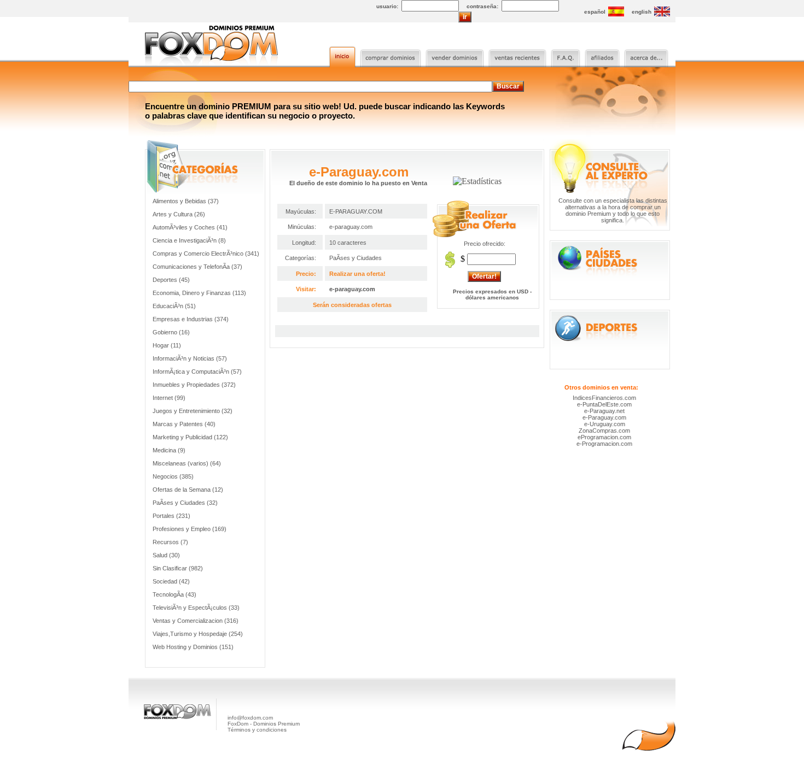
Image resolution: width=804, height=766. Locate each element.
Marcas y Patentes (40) (184, 424)
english (641, 12)
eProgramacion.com (604, 437)
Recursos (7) (170, 542)
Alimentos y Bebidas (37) (186, 201)
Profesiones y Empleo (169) (189, 529)
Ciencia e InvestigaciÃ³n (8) (189, 240)
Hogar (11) (167, 345)
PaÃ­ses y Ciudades (355, 258)
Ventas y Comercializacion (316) (195, 620)
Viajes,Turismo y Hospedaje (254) (198, 634)
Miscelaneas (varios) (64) (187, 463)
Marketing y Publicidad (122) (190, 437)
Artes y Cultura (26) (179, 214)
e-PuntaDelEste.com (604, 404)
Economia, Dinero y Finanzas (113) (199, 293)
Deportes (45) (171, 279)
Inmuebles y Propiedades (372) (194, 384)
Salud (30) (166, 555)
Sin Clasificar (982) (178, 568)
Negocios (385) (173, 476)
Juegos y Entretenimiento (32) (192, 411)
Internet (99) (169, 397)
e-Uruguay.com (604, 424)
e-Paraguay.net (604, 411)
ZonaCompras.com (604, 430)
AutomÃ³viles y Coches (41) (190, 227)
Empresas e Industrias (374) (191, 319)
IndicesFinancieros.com (604, 397)
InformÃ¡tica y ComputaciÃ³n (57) (197, 371)
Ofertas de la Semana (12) (188, 489)
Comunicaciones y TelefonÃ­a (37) (197, 266)
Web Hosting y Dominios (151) (193, 647)
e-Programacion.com (604, 443)
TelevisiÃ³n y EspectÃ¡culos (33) (196, 607)
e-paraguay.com (352, 289)
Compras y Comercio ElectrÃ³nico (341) (206, 253)
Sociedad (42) (171, 581)
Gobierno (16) (171, 332)
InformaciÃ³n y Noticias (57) (190, 358)
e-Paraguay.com (604, 417)
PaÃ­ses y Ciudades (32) (185, 502)
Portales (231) (171, 515)
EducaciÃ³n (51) (174, 306)
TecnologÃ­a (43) (174, 594)
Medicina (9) (169, 450)
